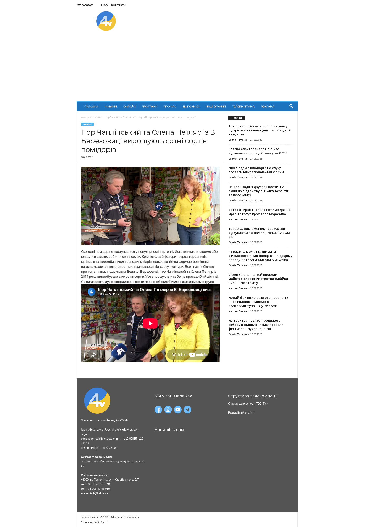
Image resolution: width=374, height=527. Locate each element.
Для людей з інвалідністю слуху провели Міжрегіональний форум (256, 170)
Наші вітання (216, 106)
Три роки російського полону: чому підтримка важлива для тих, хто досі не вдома (259, 130)
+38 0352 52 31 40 (98, 484)
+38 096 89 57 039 (98, 488)
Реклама (267, 106)
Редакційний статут (240, 412)
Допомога (191, 106)
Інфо (104, 5)
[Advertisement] (187, 68)
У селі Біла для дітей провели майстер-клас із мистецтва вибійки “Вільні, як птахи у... (258, 278)
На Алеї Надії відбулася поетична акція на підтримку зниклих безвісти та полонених (258, 190)
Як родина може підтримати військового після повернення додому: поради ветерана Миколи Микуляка (260, 255)
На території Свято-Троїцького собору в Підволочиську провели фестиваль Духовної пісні (256, 324)
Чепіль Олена (237, 219)
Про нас (170, 106)
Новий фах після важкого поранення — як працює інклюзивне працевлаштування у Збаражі (258, 301)
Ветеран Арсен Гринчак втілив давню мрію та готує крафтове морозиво (259, 211)
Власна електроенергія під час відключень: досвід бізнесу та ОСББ (257, 151)
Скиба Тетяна (237, 139)
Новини (111, 106)
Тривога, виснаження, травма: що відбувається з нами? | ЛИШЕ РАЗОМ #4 (259, 232)
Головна (91, 106)
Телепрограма (243, 106)
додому (85, 117)
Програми (149, 106)
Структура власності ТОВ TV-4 (248, 403)
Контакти (118, 5)
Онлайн (129, 106)
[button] (291, 106)
